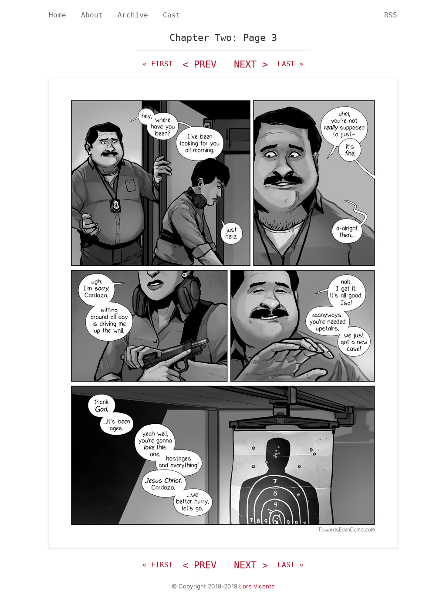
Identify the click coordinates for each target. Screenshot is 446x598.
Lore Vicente (257, 586)
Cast (171, 15)
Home (57, 15)
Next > (251, 64)
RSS (390, 15)
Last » (290, 64)
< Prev (199, 64)
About (92, 15)
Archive (133, 15)
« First (157, 64)
